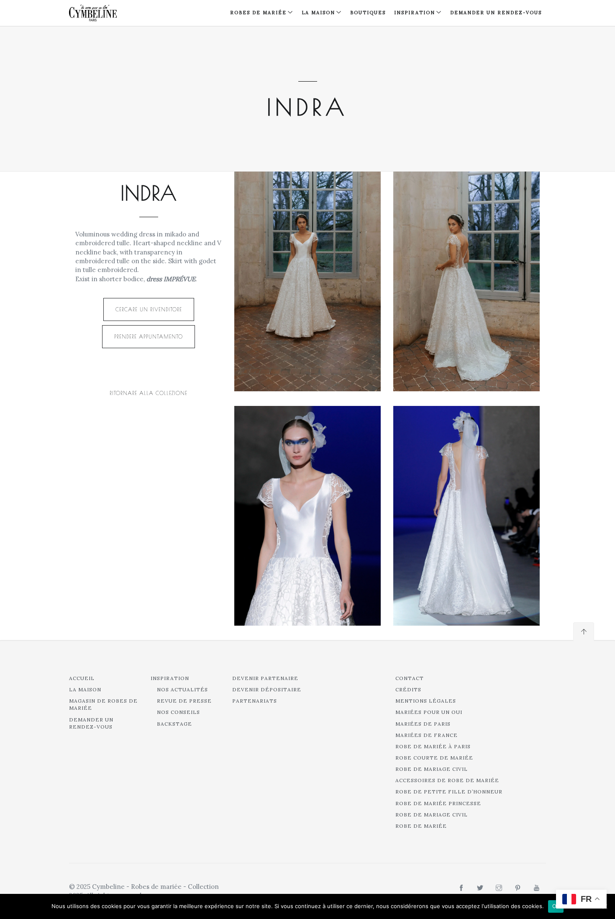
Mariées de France (426, 735)
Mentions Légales (425, 701)
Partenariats (254, 701)
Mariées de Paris (423, 724)
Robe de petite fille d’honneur (448, 791)
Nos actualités (182, 689)
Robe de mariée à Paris (433, 746)
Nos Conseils (178, 712)
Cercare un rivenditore (148, 309)
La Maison (318, 12)
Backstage (174, 724)
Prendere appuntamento (148, 336)
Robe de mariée (421, 826)
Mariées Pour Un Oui (428, 712)
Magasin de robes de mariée (103, 704)
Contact (409, 678)
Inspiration (170, 678)
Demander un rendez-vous (496, 12)
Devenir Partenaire (265, 678)
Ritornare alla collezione (148, 393)
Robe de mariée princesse (438, 803)
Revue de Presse (184, 701)
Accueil (82, 678)
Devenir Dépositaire (266, 689)
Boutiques (368, 12)
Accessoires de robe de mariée (447, 780)
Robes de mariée (258, 12)
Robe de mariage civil (431, 769)
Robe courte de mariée (434, 758)
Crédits (408, 689)
